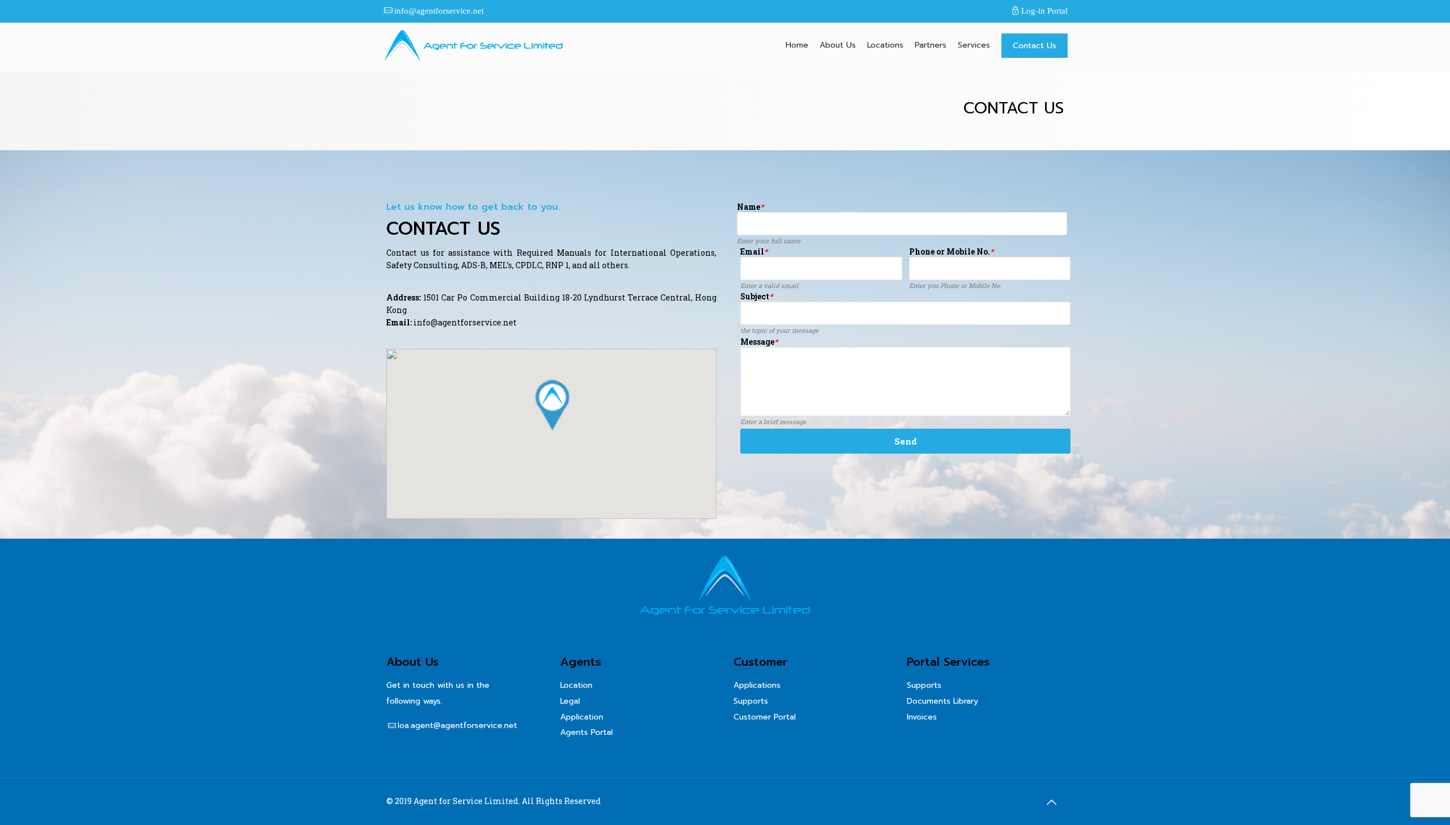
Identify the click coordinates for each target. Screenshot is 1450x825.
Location (576, 685)
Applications (757, 685)
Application (581, 717)
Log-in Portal (1044, 10)
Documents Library (942, 701)
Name (750, 207)
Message (759, 342)
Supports (750, 701)
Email (753, 252)
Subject (756, 297)
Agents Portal (586, 732)
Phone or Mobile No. (951, 252)
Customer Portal (764, 717)
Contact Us (1034, 46)
